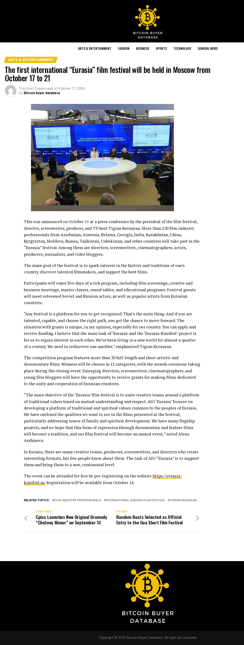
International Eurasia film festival (135, 500)
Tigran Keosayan (183, 500)
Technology (182, 48)
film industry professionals (77, 500)
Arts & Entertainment (94, 48)
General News (208, 48)
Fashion (123, 48)
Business (142, 48)
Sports (161, 48)
